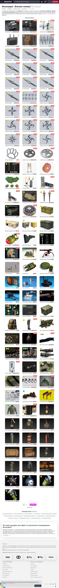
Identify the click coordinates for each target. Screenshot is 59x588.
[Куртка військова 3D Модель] (12, 409)
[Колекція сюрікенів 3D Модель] (29, 96)
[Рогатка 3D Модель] (29, 182)
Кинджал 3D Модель (26, 316)
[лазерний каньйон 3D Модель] (47, 253)
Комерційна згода (34, 571)
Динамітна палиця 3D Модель (46, 444)
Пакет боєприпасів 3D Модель (46, 330)
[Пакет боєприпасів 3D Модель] (47, 324)
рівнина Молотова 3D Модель (46, 415)
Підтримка (32, 564)
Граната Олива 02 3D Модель (28, 430)
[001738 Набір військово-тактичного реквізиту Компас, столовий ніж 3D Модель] (47, 366)
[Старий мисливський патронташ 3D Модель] (12, 352)
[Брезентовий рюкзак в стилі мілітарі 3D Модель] (12, 324)
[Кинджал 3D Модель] (29, 310)
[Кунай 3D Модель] (12, 54)
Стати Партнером (6, 573)
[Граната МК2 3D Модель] (29, 338)
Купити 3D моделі (7, 562)
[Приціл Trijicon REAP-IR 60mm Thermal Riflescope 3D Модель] (47, 352)
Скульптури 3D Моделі (8, 513)
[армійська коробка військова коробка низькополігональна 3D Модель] (12, 210)
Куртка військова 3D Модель (11, 415)
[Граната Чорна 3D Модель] (29, 466)
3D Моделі (4, 564)
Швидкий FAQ (33, 567)
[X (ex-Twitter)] (48, 584)
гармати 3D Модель (9, 302)
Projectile (45, 13)
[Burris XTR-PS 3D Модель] (29, 366)
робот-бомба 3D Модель (27, 302)
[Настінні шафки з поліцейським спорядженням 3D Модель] (12, 366)
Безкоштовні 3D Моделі (7, 567)
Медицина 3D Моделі (50, 516)
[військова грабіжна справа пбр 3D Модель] (47, 224)
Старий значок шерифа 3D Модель (47, 159)
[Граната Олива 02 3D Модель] (29, 423)
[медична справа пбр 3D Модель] (12, 224)
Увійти (50, 1)
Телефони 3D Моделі (8, 516)
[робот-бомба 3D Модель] (29, 295)
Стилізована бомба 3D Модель (28, 486)
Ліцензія (32, 569)
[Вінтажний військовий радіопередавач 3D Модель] (12, 338)
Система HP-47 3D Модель (45, 302)
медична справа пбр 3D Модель (11, 230)
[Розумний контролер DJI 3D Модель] (12, 39)
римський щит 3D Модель (10, 287)
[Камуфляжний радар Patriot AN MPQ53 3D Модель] (29, 395)
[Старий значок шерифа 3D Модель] (47, 153)
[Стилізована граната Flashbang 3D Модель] (12, 494)
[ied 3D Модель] (29, 267)
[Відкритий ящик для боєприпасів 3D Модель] (29, 452)
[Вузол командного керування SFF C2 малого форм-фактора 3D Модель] (29, 409)
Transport (49, 13)
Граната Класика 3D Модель (45, 430)
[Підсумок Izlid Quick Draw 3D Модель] (29, 324)
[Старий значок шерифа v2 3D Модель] (29, 153)
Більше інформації (10, 583)
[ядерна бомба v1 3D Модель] (12, 238)
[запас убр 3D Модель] (29, 238)
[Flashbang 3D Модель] (47, 452)
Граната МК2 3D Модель (27, 344)
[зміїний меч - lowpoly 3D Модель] (47, 196)
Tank (54, 13)
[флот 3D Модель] (29, 281)
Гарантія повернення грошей (36, 577)
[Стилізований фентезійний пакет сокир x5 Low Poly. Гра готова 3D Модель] (29, 381)
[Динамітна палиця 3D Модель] (47, 438)
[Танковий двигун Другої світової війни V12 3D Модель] (12, 25)
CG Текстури (5, 569)
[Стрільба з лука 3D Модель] (47, 167)
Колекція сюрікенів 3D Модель (28, 103)
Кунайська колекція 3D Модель (46, 46)
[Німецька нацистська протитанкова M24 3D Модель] (12, 167)
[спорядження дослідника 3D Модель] (29, 196)
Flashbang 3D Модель (44, 458)
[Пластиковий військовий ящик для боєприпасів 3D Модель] (47, 310)
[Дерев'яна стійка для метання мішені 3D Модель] (29, 167)
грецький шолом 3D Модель (10, 259)
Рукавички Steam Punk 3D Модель (12, 316)
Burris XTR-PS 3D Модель (27, 373)
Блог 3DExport (5, 575)
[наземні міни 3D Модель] (47, 267)
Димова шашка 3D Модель (10, 444)
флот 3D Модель (25, 287)
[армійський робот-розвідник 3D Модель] (47, 281)
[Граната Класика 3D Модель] (47, 423)
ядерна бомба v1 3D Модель (10, 245)
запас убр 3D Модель (26, 245)
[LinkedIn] (55, 584)
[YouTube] (55, 586)
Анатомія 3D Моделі (46, 518)
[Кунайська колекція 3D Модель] (47, 39)
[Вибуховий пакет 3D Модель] (47, 466)
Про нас (4, 544)
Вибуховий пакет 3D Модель (45, 472)
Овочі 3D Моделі (18, 516)
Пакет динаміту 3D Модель (27, 444)
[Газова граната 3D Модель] (12, 466)
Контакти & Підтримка (36, 562)
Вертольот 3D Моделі (13, 518)
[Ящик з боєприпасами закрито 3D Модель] (12, 452)
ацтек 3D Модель (8, 273)
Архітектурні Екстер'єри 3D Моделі (49, 513)
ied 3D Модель (25, 273)
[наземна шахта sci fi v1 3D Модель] (29, 210)
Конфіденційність (33, 573)
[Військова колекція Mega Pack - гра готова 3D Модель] (12, 395)
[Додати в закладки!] (18, 29)
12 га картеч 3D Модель (10, 202)
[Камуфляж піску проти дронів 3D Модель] (29, 25)
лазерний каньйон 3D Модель (46, 259)
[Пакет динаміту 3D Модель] (29, 438)
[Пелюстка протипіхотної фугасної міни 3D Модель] (12, 182)
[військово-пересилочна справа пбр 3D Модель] (29, 224)
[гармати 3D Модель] (12, 295)
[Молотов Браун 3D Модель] (12, 423)
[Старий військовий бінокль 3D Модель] (29, 352)
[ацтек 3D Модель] (12, 267)
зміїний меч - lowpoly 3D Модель (46, 202)
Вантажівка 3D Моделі (36, 518)
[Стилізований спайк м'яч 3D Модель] (12, 480)
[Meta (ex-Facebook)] (53, 584)
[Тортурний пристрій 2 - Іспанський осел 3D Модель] (47, 395)
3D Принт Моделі (6, 565)
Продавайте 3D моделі (7, 571)
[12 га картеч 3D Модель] (12, 196)
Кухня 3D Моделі (28, 513)
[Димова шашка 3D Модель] (12, 438)
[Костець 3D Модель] (12, 153)
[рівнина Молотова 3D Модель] (47, 409)
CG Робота (4, 577)
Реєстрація (55, 1)
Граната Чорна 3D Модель (27, 472)
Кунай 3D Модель (8, 60)
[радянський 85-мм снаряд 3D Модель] (29, 253)
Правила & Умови (34, 575)
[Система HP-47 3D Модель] (47, 295)
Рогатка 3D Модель (26, 188)
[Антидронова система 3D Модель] (47, 25)
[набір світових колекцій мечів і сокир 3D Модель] (47, 238)
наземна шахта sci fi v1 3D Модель (29, 216)
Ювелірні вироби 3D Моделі (29, 516)
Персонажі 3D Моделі (18, 513)
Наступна (32, 504)
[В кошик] (15, 29)
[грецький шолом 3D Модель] (12, 253)
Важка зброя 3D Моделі (25, 518)
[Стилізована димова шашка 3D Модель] (47, 480)
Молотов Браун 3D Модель (10, 430)
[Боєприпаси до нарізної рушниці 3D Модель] (47, 182)
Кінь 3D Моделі (37, 513)
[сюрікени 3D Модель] (47, 96)
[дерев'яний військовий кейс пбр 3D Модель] (47, 210)
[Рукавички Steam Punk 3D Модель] (12, 310)
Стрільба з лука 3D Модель (45, 174)
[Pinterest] (50, 584)
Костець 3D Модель (9, 159)
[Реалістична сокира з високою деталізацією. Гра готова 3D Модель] (47, 338)
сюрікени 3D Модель (44, 103)
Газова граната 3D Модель (10, 472)
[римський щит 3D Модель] (12, 281)
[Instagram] (45, 584)
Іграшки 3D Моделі (41, 516)
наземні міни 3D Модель (44, 273)
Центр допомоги (33, 565)
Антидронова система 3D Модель (46, 31)
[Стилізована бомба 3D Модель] (29, 480)
